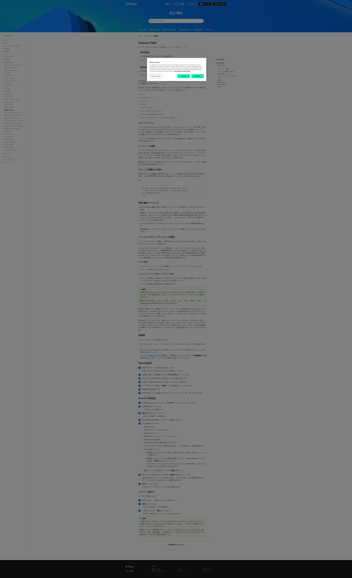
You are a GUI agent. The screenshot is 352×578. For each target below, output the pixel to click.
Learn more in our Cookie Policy (182, 71)
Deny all (183, 76)
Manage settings (155, 76)
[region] (176, 69)
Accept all (197, 76)
